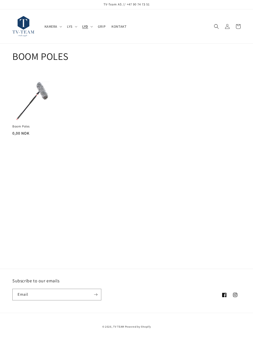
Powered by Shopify (138, 326)
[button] (53, 26)
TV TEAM (118, 326)
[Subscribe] (95, 294)
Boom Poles (21, 126)
